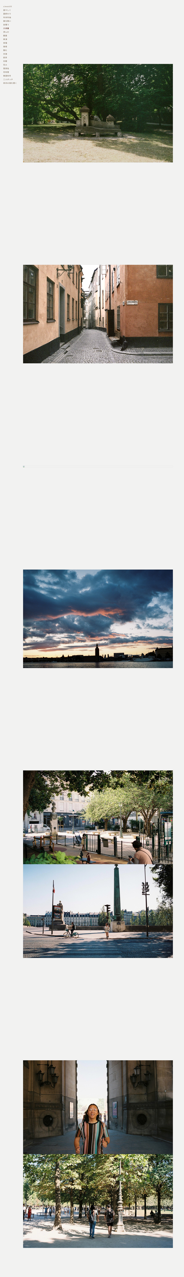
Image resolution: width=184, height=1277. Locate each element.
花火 (5, 64)
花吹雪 (6, 72)
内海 (5, 54)
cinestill (7, 6)
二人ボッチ (8, 79)
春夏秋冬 (7, 75)
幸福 (5, 43)
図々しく (7, 10)
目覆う (6, 24)
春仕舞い (7, 21)
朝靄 (5, 35)
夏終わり (7, 13)
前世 (5, 57)
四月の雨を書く (10, 83)
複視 (5, 46)
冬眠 (5, 61)
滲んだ (6, 32)
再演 (5, 39)
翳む (5, 50)
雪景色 (6, 68)
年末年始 (7, 17)
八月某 (6, 28)
